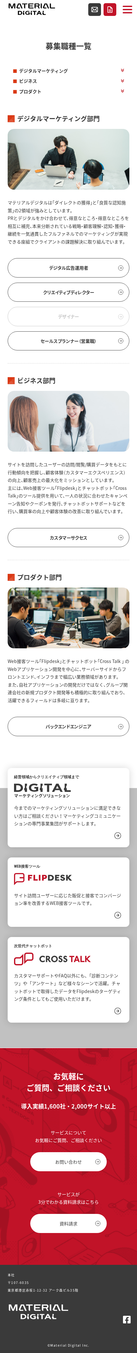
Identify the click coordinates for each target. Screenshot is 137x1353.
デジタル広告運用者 (68, 267)
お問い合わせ (94, 9)
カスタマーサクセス (68, 537)
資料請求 (110, 9)
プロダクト (30, 91)
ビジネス (28, 81)
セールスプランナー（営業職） (68, 341)
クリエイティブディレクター (68, 292)
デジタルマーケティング (43, 70)
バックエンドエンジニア (68, 726)
